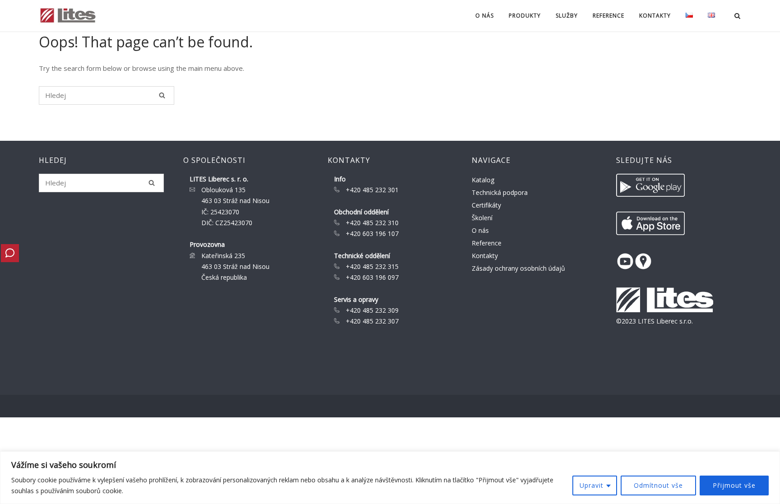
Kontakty (485, 255)
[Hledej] (162, 95)
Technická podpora (500, 192)
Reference (608, 15)
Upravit (592, 485)
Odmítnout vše (658, 485)
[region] (390, 477)
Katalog (483, 180)
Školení (482, 217)
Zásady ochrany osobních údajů (518, 268)
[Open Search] (737, 17)
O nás (480, 230)
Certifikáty (486, 205)
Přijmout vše (734, 485)
